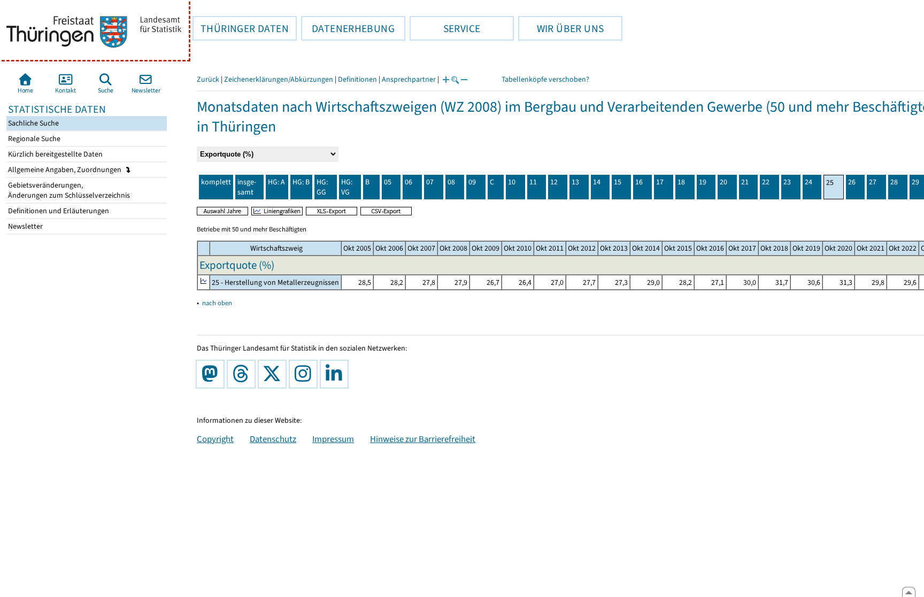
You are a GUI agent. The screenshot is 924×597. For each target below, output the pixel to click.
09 (472, 182)
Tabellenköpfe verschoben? (545, 79)
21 (745, 182)
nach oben (217, 302)
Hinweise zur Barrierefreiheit (422, 439)
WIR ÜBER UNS (561, 28)
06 (408, 182)
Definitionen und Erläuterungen (57, 211)
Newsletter (24, 226)
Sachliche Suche (32, 123)
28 (894, 182)
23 (787, 182)
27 (872, 182)
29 (915, 182)
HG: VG (346, 187)
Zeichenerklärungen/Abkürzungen (278, 79)
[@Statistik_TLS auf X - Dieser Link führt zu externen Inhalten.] (274, 374)
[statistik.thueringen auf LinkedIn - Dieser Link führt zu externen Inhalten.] (336, 374)
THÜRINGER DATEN (240, 28)
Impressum (333, 439)
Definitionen (357, 79)
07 (430, 182)
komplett (216, 182)
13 (575, 182)
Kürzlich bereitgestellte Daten (54, 154)
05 (387, 182)
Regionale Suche (33, 139)
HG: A (276, 182)
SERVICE (445, 28)
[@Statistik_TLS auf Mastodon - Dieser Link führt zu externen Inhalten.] (212, 374)
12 (554, 182)
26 (852, 182)
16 (639, 182)
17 (660, 182)
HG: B (301, 182)
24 (808, 182)
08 (451, 182)
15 (617, 182)
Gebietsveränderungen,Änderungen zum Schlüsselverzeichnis (68, 190)
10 (511, 182)
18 (681, 182)
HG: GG (322, 187)
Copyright (215, 439)
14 (596, 182)
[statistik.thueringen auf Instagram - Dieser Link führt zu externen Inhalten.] (305, 374)
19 (702, 182)
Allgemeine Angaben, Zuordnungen (65, 170)
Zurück (208, 79)
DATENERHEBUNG (348, 28)
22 (765, 182)
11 (533, 182)
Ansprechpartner (409, 79)
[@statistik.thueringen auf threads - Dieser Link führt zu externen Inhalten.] (243, 374)
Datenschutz (273, 439)
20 (723, 182)
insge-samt (246, 187)
